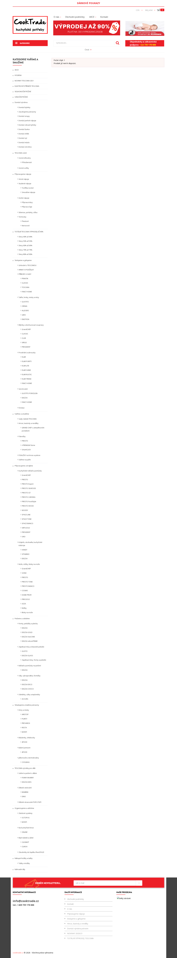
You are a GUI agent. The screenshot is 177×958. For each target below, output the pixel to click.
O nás (69, 909)
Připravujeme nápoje (22, 174)
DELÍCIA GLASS (27, 655)
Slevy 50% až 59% (25, 241)
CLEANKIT (25, 842)
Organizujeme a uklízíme (24, 808)
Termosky (22, 217)
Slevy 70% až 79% (25, 250)
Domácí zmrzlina (25, 147)
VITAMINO (25, 554)
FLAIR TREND (26, 379)
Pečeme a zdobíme (22, 618)
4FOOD (24, 742)
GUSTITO (25, 302)
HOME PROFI (26, 595)
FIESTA (24, 727)
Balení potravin (24, 748)
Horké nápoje (24, 198)
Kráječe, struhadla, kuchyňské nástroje (30, 543)
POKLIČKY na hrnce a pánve (29, 455)
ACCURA (25, 699)
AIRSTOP (25, 714)
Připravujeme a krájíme (23, 466)
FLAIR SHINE (26, 370)
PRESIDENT (26, 347)
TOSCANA (25, 287)
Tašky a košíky (24, 863)
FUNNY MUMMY (28, 777)
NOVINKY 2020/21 (75, 933)
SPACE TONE (26, 519)
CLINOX (24, 846)
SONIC (24, 573)
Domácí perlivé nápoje (27, 120)
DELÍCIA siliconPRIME (30, 641)
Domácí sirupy (24, 116)
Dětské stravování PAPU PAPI (30, 802)
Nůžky (24, 608)
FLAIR (24, 357)
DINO (24, 796)
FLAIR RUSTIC (27, 374)
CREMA (24, 306)
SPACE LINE (26, 514)
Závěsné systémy (25, 813)
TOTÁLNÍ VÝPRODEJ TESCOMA (80, 938)
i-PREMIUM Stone (28, 445)
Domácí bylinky (24, 107)
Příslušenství (27, 162)
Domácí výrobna (20, 102)
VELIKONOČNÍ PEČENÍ (22, 91)
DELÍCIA (24, 398)
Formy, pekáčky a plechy (28, 623)
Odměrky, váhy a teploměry (29, 694)
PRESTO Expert (27, 484)
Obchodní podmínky (75, 899)
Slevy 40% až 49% (25, 236)
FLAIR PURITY (27, 361)
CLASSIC (25, 283)
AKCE (16, 70)
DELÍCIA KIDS (26, 782)
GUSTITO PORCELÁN (29, 393)
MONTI (24, 732)
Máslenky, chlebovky (27, 737)
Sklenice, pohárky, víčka (28, 212)
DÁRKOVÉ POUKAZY (88, 3)
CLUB (24, 338)
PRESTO (25, 441)
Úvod (87, 49)
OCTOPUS (26, 817)
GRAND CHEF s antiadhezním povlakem (33, 429)
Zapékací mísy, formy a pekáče (34, 660)
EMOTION (25, 319)
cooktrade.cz (18, 952)
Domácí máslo (24, 142)
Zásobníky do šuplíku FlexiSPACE (31, 852)
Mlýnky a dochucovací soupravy (31, 325)
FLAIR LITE (25, 366)
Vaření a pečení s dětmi (28, 773)
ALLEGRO (25, 310)
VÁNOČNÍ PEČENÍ (21, 97)
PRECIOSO (26, 599)
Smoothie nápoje (28, 192)
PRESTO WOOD (28, 506)
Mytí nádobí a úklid (26, 838)
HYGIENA (18, 75)
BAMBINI (25, 792)
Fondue (21, 408)
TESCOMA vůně (20, 153)
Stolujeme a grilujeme (23, 260)
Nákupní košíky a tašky (23, 858)
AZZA (24, 603)
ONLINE (24, 832)
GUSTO (24, 651)
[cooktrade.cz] (30, 25)
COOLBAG (26, 762)
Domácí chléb (24, 134)
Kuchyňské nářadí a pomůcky (30, 471)
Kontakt (70, 904)
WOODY (25, 510)
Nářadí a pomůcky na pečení (30, 665)
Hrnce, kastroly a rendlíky (28, 423)
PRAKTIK (25, 278)
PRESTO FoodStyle (29, 501)
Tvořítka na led (27, 188)
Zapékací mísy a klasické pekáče (31, 647)
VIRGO (24, 342)
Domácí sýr (23, 138)
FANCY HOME (27, 291)
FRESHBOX (26, 723)
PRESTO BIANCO (28, 586)
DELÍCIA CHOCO (28, 689)
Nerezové (26, 225)
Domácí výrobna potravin (77, 928)
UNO (23, 536)
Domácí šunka (24, 129)
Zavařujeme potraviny (27, 112)
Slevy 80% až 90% (25, 254)
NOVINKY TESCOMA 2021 (24, 80)
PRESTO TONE (27, 582)
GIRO (24, 315)
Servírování (23, 389)
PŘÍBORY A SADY (25, 274)
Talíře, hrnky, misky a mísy (29, 297)
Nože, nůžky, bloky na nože (29, 564)
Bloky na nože (27, 612)
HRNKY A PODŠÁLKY (26, 270)
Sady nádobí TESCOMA (28, 419)
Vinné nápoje (24, 179)
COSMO (25, 590)
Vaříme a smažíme (21, 414)
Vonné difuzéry (25, 158)
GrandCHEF (26, 329)
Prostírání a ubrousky (27, 352)
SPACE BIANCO (27, 523)
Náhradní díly (19, 869)
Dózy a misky (24, 710)
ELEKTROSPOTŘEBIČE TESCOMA (26, 86)
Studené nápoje (25, 183)
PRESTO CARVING (28, 497)
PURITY (24, 719)
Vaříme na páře (25, 459)
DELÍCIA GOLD (27, 632)
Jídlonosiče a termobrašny (29, 758)
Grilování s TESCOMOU (27, 265)
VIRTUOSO (26, 528)
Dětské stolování (25, 788)
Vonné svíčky (24, 168)
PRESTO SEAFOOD (29, 488)
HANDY (24, 550)
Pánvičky (22, 436)
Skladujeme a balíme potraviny (26, 705)
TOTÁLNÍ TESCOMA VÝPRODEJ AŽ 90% (28, 231)
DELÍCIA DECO (27, 684)
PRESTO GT (26, 493)
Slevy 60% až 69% (25, 245)
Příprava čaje (27, 207)
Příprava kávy (27, 202)
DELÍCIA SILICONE (28, 637)
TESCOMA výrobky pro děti (24, 768)
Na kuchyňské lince (26, 828)
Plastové (25, 221)
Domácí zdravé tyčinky (27, 125)
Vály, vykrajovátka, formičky (29, 675)
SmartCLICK (26, 449)
